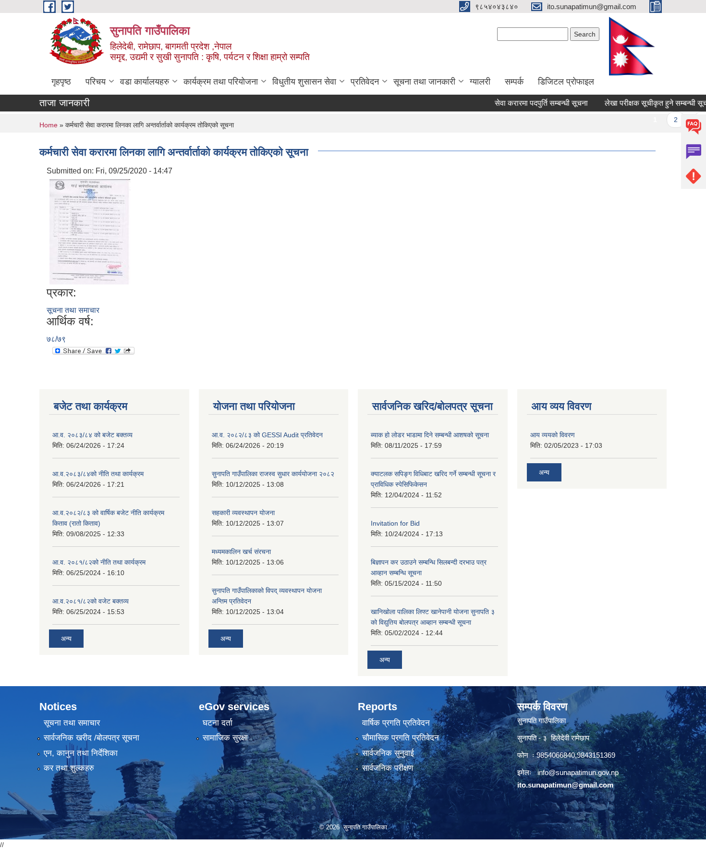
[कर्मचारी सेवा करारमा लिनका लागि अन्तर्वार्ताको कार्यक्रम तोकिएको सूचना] (90, 231)
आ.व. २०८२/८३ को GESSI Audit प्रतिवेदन (267, 435)
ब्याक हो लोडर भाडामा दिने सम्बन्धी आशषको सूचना (430, 435)
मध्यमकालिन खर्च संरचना (241, 551)
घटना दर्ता (217, 722)
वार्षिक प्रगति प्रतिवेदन (396, 722)
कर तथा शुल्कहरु (69, 768)
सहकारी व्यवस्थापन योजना (243, 513)
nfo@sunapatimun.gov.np (579, 772)
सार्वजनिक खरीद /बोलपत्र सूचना (91, 737)
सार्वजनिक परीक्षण (387, 768)
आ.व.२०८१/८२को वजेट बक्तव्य (90, 601)
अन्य (66, 638)
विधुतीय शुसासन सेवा (304, 81)
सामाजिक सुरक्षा (225, 737)
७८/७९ (56, 339)
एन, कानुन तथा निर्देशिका (81, 753)
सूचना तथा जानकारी (424, 81)
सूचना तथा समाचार (73, 310)
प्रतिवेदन (365, 81)
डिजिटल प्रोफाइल (566, 81)
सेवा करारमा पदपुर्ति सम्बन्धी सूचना (527, 103)
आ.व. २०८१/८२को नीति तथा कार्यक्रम (99, 562)
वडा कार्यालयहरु (144, 81)
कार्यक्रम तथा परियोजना (220, 81)
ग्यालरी (480, 81)
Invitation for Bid (395, 523)
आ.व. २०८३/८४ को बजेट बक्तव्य (92, 435)
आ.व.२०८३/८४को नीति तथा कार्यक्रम (98, 474)
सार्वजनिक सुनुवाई (388, 753)
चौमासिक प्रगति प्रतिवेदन (400, 737)
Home (48, 125)
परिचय (95, 81)
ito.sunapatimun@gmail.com (565, 785)
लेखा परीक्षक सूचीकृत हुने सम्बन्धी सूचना (645, 103)
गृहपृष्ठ (61, 81)
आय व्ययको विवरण (552, 435)
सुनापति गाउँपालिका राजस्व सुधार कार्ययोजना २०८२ (273, 474)
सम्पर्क (514, 81)
